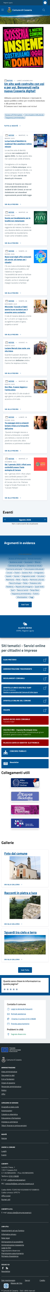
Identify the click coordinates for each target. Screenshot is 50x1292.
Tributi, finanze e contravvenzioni (14, 1125)
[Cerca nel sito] (43, 10)
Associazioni (28, 562)
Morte (18, 579)
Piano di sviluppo (15, 583)
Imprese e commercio (9, 1121)
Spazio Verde (39, 586)
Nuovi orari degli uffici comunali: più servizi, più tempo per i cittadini (18, 259)
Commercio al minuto (34, 565)
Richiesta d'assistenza (9, 1256)
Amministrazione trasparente (12, 1245)
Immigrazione (39, 572)
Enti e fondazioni (7, 1079)
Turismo (36, 593)
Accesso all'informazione (17, 558)
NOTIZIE (10, 80)
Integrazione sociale (28, 576)
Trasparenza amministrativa (21, 593)
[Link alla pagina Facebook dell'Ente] (2, 1268)
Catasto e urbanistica (9, 1114)
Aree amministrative (9, 1071)
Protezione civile (35, 583)
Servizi (27, 1280)
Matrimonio (10, 579)
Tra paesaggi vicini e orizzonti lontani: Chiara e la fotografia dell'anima (17, 425)
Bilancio (37, 562)
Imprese (16, 576)
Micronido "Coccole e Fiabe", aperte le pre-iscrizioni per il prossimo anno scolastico (16, 309)
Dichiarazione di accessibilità (12, 1241)
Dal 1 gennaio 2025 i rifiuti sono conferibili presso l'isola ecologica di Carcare (18, 467)
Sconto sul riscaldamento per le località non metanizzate (17, 219)
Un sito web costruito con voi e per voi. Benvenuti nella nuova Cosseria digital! (24, 87)
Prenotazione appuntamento (12, 1253)
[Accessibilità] (6, 1286)
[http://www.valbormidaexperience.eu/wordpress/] (25, 810)
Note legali (5, 1238)
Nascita (25, 579)
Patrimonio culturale (37, 579)
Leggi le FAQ (6, 1247)
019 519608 (14, 1176)
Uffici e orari (5, 1195)
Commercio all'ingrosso (16, 565)
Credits (42, 1280)
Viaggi (31, 597)
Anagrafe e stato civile (10, 1106)
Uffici (3, 1094)
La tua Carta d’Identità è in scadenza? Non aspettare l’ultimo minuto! (18, 144)
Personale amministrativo (11, 1086)
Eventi (3, 1155)
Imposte (9, 576)
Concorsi (9, 572)
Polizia (25, 583)
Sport (13, 590)
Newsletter (5, 1271)
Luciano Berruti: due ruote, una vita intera (17, 349)
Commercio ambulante (14, 569)
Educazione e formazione (11, 1118)
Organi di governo (8, 1082)
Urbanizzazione (22, 597)
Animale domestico (34, 558)
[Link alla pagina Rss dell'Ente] (7, 1268)
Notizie (4, 1138)
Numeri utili (5, 1199)
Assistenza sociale (16, 562)
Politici (3, 1090)
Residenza (9, 586)
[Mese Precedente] (4, 519)
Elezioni (17, 572)
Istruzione (40, 576)
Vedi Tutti (25, 604)
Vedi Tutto (25, 970)
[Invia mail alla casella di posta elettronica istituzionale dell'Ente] (16, 1180)
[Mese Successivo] (45, 519)
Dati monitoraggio (8, 1280)
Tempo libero (34, 590)
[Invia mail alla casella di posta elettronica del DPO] (19, 1212)
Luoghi (4, 1151)
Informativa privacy (8, 1234)
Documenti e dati (8, 1075)
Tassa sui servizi (22, 590)
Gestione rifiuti (27, 572)
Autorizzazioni (6, 1110)
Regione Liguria (7, 3)
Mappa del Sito (16, 1283)
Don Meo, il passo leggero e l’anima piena (16, 388)
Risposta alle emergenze (24, 586)
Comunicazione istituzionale (34, 569)
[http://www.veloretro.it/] (25, 797)
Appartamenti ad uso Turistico (12, 1230)
